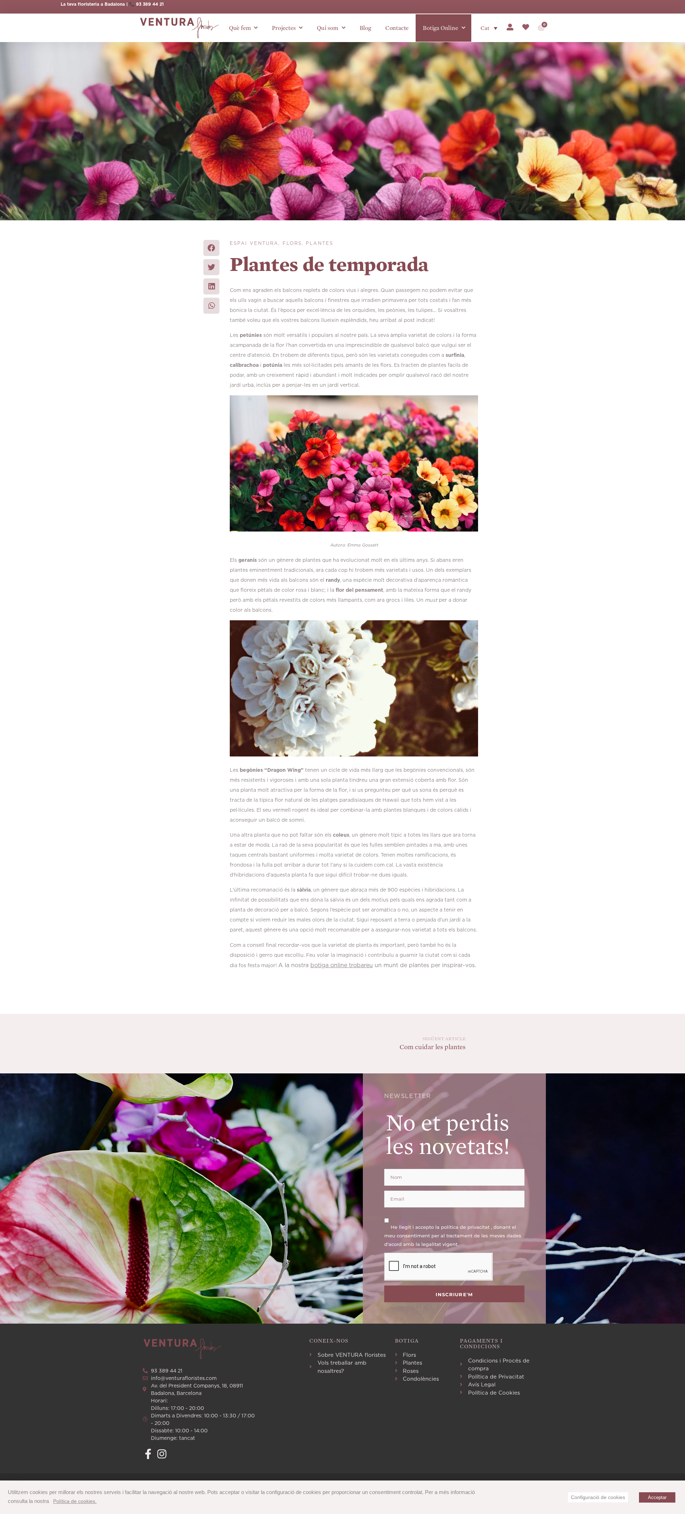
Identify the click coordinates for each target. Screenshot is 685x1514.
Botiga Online (440, 28)
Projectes (283, 28)
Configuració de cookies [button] (598, 1497)
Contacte (397, 28)
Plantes (319, 243)
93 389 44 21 (150, 4)
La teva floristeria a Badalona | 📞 (98, 4)
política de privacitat (466, 1227)
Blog (365, 28)
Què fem (240, 28)
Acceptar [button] (657, 1497)
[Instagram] (162, 1454)
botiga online (328, 965)
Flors (292, 243)
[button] (211, 248)
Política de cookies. (75, 1501)
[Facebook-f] (148, 1454)
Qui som (327, 28)
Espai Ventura (254, 243)
